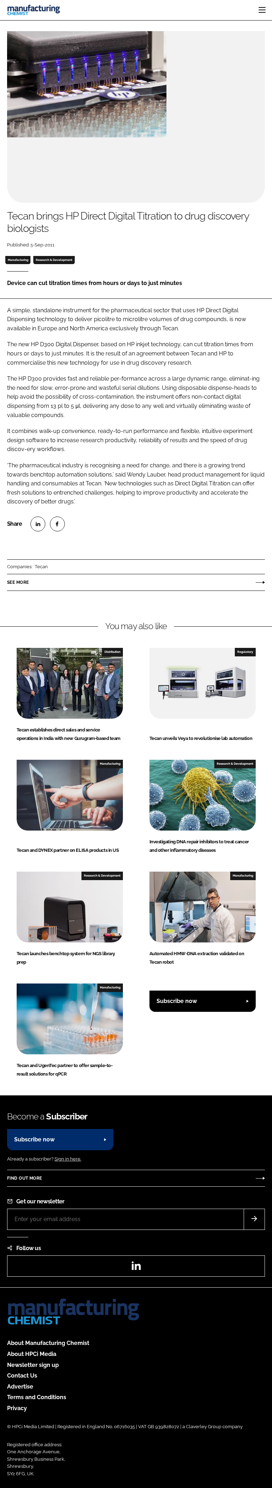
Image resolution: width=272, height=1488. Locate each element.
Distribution (112, 652)
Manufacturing (18, 260)
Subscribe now (177, 1001)
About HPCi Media (31, 1354)
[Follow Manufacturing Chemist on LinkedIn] (136, 1268)
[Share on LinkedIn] (37, 524)
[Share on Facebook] (57, 524)
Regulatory (245, 652)
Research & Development (54, 260)
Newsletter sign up (33, 1365)
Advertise (20, 1386)
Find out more (24, 1178)
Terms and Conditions (36, 1397)
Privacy (17, 1408)
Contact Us (22, 1375)
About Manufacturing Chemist (48, 1343)
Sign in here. (68, 1159)
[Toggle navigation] (262, 10)
